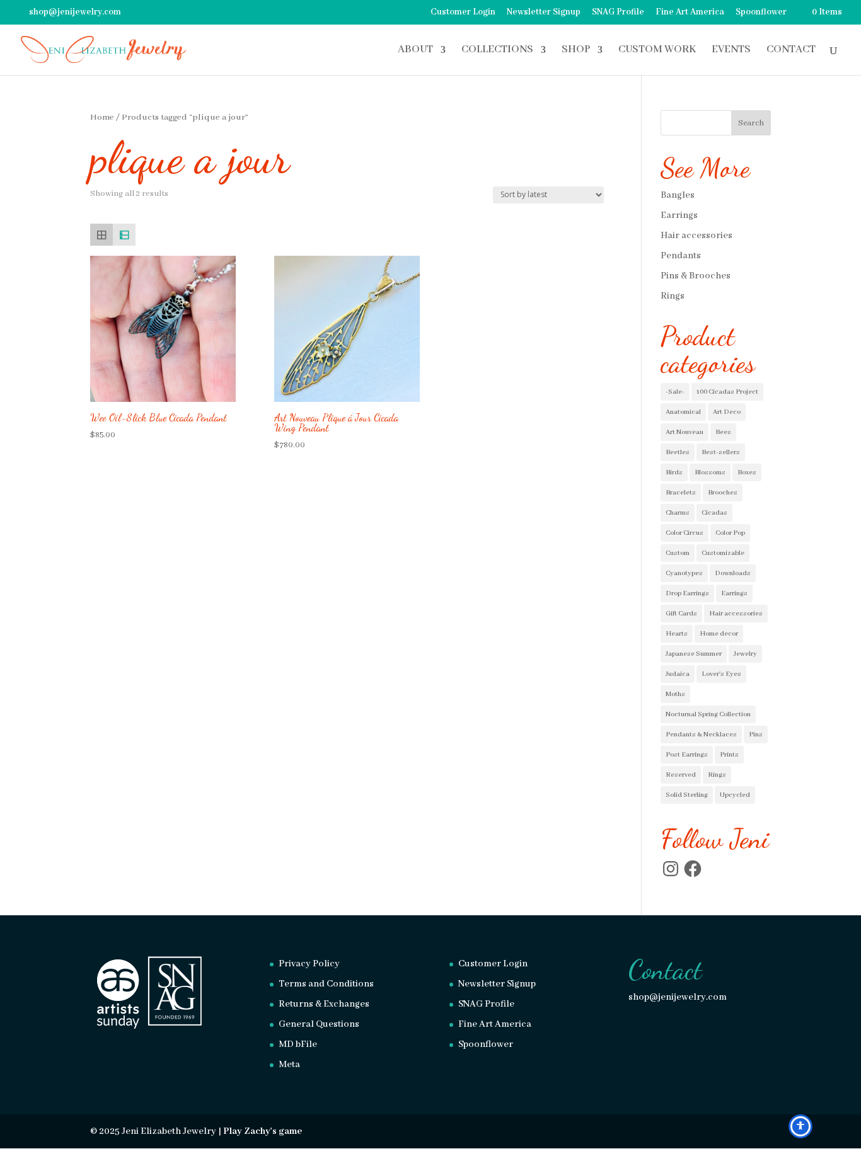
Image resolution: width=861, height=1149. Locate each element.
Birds (674, 472)
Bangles (678, 195)
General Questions (319, 1024)
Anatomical (683, 412)
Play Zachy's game (262, 1131)
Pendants (681, 255)
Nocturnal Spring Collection (708, 714)
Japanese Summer (694, 653)
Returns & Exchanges (324, 1004)
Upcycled (735, 795)
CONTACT (791, 50)
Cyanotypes (684, 573)
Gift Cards (681, 613)
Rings (673, 296)
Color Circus (684, 533)
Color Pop (730, 533)
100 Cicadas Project (727, 391)
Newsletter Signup (544, 13)
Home (102, 117)
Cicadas (714, 512)
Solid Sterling (687, 795)
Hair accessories (696, 235)
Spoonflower (761, 13)
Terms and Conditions (326, 984)
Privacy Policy (309, 963)
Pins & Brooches (696, 276)
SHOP (576, 50)
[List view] (124, 235)
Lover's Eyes (721, 674)
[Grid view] (101, 235)
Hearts (677, 633)
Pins (756, 734)
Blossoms (710, 472)
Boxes (746, 472)
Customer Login (462, 13)
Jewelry (745, 653)
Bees (723, 432)
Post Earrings (687, 754)
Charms (678, 512)
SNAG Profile (618, 13)
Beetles (678, 452)
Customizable (723, 553)
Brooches (722, 492)
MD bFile (298, 1044)
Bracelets (681, 492)
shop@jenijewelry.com (677, 997)
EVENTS (731, 50)
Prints (729, 754)
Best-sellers (721, 452)
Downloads (733, 573)
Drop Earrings (687, 593)
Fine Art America (690, 13)
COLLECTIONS (497, 50)
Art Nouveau (684, 432)
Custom (678, 553)
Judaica (678, 674)
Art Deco (727, 412)
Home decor (719, 633)
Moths (675, 694)
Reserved (681, 774)
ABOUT (415, 50)
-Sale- (675, 391)
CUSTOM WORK (657, 50)
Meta (289, 1064)
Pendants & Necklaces (701, 734)
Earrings (679, 215)
